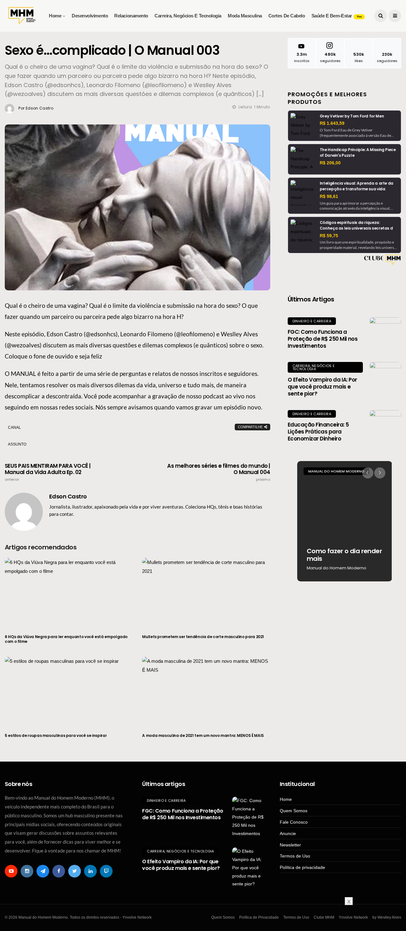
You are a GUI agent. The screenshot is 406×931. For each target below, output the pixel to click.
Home (55, 15)
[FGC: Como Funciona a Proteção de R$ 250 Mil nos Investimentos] (385, 333)
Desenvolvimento (90, 15)
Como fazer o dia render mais (344, 555)
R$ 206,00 (330, 162)
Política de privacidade (302, 867)
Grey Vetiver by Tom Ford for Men (352, 116)
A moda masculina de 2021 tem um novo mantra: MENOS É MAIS (203, 735)
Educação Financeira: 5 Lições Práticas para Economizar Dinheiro (318, 431)
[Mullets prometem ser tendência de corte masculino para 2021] (206, 592)
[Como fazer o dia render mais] (344, 521)
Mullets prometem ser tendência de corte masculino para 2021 (203, 636)
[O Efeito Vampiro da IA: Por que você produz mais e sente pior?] (385, 378)
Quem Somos (293, 810)
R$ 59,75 (329, 235)
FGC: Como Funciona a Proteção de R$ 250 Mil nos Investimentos (323, 339)
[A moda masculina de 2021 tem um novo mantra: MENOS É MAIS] (206, 691)
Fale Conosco (294, 822)
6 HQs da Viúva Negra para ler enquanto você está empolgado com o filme (66, 639)
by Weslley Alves (386, 917)
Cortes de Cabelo (286, 15)
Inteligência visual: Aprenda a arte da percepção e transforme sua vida (356, 186)
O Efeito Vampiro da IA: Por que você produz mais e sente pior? (322, 386)
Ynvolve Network (353, 917)
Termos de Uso (295, 855)
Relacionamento (131, 15)
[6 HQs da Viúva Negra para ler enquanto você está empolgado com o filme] (69, 592)
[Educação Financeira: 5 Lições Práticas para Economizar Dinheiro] (385, 426)
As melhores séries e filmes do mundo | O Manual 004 (218, 472)
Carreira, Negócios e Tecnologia (187, 15)
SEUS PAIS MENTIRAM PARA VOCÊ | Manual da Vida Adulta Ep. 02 (48, 472)
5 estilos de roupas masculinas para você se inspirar (56, 735)
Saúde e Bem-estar (336, 15)
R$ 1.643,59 (332, 123)
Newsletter (290, 844)
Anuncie (288, 833)
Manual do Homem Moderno (336, 471)
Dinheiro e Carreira (311, 321)
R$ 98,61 (329, 196)
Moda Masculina (245, 15)
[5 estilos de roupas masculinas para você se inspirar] (69, 691)
